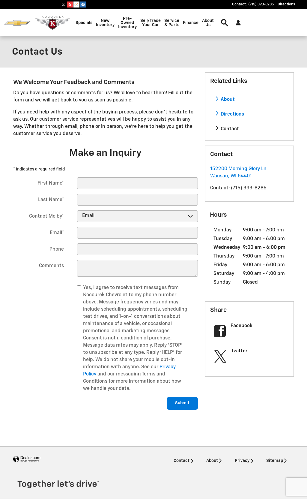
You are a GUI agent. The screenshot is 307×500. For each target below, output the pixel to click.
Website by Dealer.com (26, 459)
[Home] (17, 23)
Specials (84, 23)
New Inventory (105, 23)
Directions (231, 114)
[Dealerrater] (76, 5)
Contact (229, 129)
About (227, 99)
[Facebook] (83, 5)
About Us (208, 23)
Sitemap (274, 461)
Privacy (242, 461)
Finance (190, 23)
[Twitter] (63, 5)
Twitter (239, 351)
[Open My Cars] (236, 23)
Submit (182, 403)
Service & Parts (171, 23)
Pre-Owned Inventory (127, 23)
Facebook (241, 326)
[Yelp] (70, 5)
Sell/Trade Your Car (150, 23)
